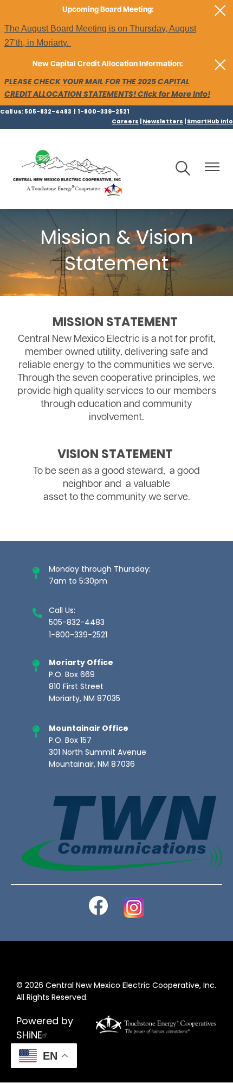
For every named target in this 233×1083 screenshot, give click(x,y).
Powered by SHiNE (44, 1029)
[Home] (67, 169)
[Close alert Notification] (220, 10)
